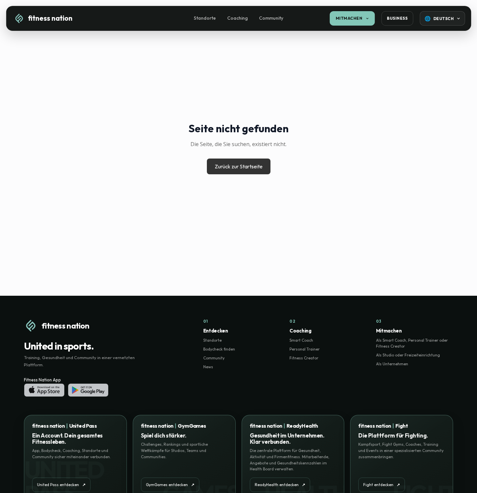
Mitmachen (349, 18)
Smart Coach (301, 340)
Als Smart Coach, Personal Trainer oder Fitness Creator (412, 343)
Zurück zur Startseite (239, 166)
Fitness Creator (303, 357)
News (208, 366)
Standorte (205, 18)
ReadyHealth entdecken (280, 484)
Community (271, 18)
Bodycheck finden (219, 349)
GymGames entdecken (170, 484)
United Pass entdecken (61, 484)
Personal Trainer (304, 349)
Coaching (237, 18)
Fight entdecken (381, 484)
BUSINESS (397, 18)
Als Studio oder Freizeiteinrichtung (408, 355)
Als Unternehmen (392, 363)
